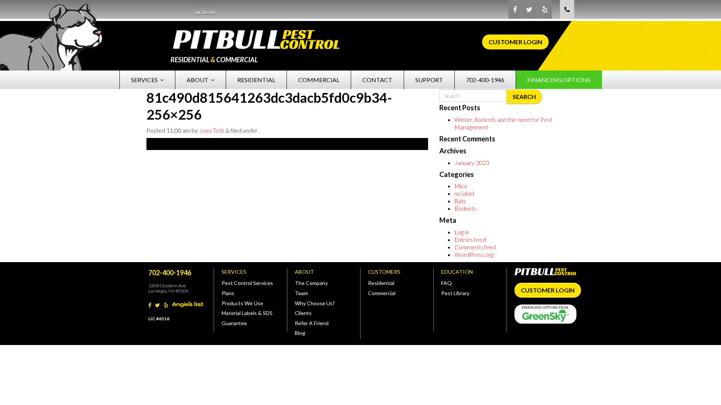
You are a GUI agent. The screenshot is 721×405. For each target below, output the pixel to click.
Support (429, 79)
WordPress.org (473, 254)
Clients (303, 313)
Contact (377, 79)
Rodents (465, 208)
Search (524, 96)
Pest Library (455, 293)
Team (301, 293)
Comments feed (475, 246)
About (197, 79)
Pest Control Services (247, 283)
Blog (300, 333)
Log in (461, 232)
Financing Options (558, 79)
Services (144, 79)
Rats (460, 200)
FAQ (446, 283)
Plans (228, 293)
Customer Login (515, 41)
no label (464, 193)
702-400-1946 (485, 79)
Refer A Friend (312, 323)
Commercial (318, 79)
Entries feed (470, 239)
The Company (311, 283)
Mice (461, 185)
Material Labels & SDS (247, 313)
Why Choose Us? (315, 303)
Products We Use (242, 303)
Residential (256, 79)
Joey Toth (211, 130)
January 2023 (471, 162)
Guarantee (234, 323)
